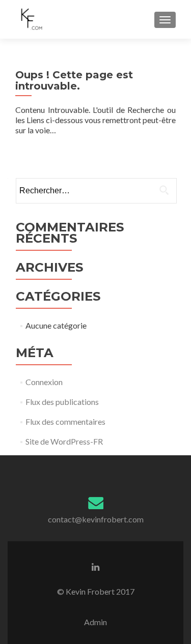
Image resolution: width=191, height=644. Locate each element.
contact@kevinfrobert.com (96, 519)
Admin (95, 622)
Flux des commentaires (65, 421)
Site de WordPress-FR (64, 441)
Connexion (44, 382)
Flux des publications (62, 401)
